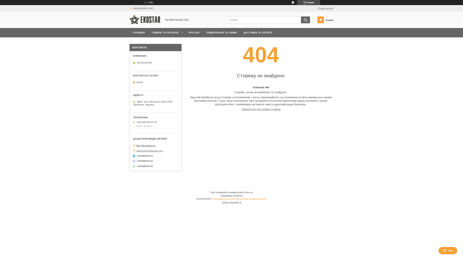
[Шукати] (305, 19)
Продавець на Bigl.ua (231, 195)
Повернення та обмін (221, 32)
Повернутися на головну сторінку (261, 109)
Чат (450, 250)
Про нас (194, 32)
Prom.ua (248, 192)
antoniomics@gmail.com (149, 151)
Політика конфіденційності (253, 199)
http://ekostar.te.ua (145, 145)
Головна (139, 32)
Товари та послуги (164, 32)
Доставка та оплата (257, 32)
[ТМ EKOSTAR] (144, 23)
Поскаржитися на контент (225, 199)
